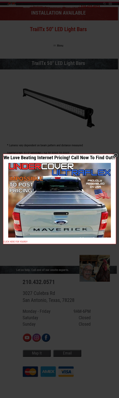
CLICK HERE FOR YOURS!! (15, 242)
